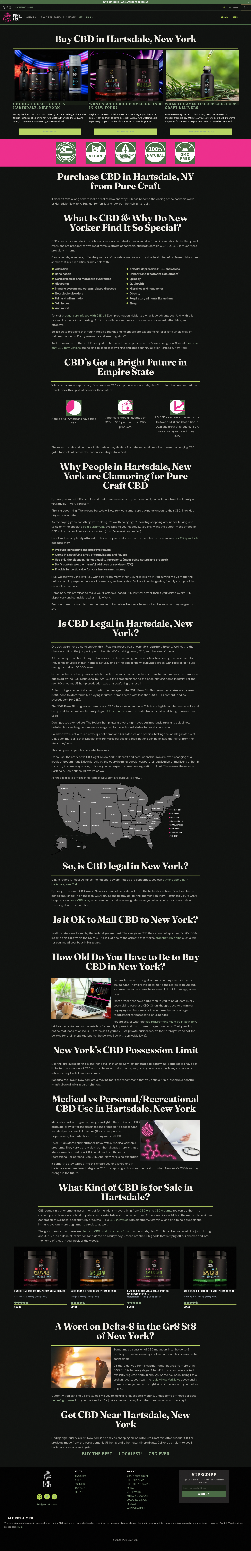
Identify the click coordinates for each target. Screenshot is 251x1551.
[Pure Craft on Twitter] (4, 7)
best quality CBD (94, 527)
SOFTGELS (71, 17)
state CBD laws (79, 900)
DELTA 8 (79, 1492)
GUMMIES (31, 17)
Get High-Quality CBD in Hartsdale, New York (39, 106)
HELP (236, 17)
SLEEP (78, 1480)
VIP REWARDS (134, 1492)
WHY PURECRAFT (136, 1507)
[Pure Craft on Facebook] (7, 7)
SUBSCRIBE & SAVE (137, 1499)
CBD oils (145, 1210)
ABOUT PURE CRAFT (137, 1476)
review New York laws (166, 1379)
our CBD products (186, 538)
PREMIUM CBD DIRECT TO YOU (201, 132)
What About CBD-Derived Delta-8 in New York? (125, 106)
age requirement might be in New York (170, 1021)
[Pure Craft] (12, 17)
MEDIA (130, 1488)
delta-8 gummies (63, 1400)
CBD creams (163, 1210)
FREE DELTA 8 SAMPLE (138, 1484)
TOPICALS (59, 17)
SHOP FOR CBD (49, 132)
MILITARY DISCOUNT (137, 1495)
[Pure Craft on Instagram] (10, 7)
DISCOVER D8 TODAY (125, 132)
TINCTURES (46, 17)
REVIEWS (131, 1503)
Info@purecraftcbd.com (47, 1504)
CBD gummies (119, 1220)
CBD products (115, 711)
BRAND (224, 17)
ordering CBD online (168, 938)
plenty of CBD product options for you (107, 1231)
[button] (21, 1302)
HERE (20, 1526)
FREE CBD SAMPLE (136, 1480)
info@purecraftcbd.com (23, 7)
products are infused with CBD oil (84, 315)
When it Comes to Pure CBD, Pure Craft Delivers (200, 106)
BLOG (88, 17)
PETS (81, 17)
